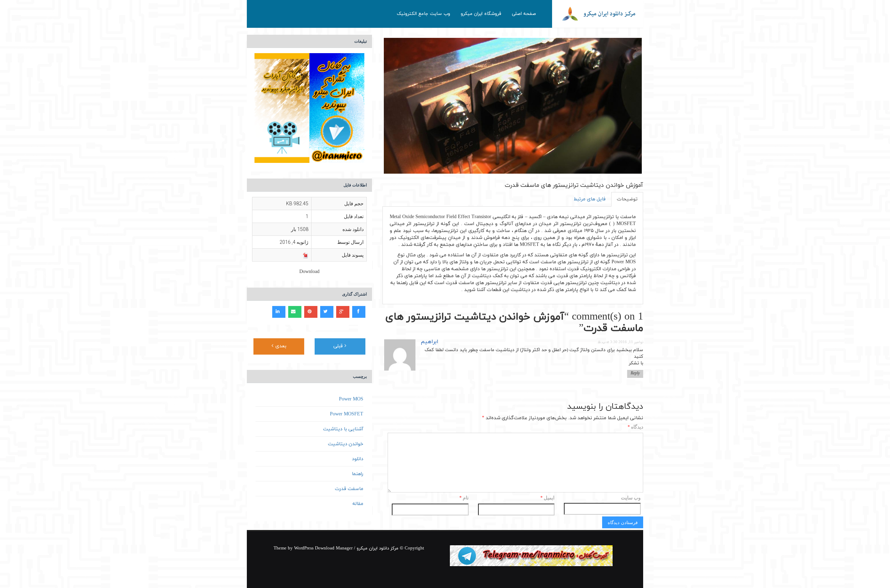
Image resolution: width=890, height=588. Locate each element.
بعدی (280, 346)
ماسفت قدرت (349, 489)
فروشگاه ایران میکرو (481, 13)
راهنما (357, 474)
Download (309, 271)
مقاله (358, 503)
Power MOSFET (346, 414)
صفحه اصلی (524, 13)
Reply (635, 373)
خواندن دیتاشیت (345, 444)
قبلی (339, 346)
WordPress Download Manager (323, 548)
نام (464, 498)
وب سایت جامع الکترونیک (423, 13)
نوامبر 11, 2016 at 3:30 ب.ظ (620, 342)
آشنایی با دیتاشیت (343, 429)
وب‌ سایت (631, 497)
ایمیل (547, 498)
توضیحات (627, 199)
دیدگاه (635, 427)
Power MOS (351, 399)
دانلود (357, 459)
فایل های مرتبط (590, 199)
